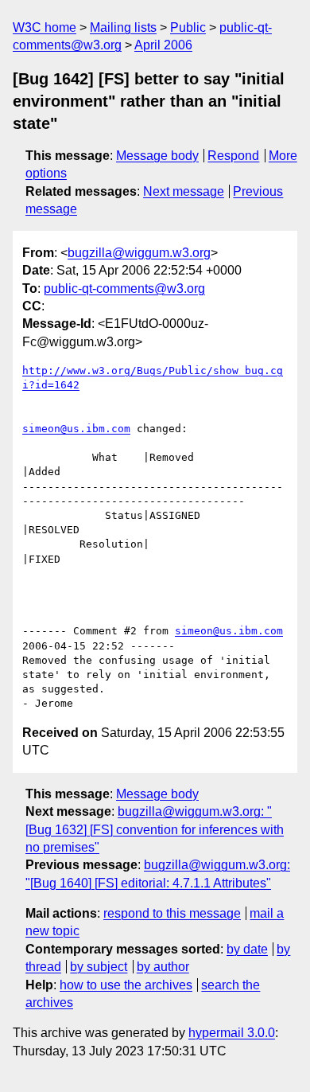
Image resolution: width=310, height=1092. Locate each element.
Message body (157, 155)
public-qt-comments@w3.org (124, 288)
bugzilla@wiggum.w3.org (139, 252)
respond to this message (172, 913)
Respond (233, 155)
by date (247, 949)
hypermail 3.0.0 (231, 1032)
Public (188, 27)
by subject (98, 966)
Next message (183, 191)
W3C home (44, 27)
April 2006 (163, 45)
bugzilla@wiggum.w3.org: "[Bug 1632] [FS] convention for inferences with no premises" (154, 829)
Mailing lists (123, 27)
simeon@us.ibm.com (76, 429)
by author (163, 966)
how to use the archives (126, 985)
